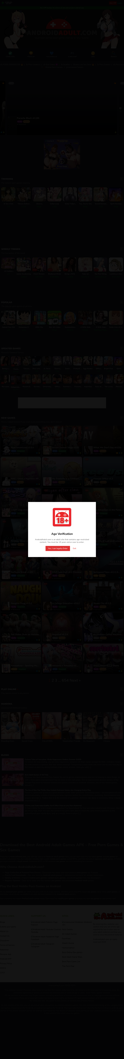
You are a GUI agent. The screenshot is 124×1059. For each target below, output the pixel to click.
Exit (74, 548)
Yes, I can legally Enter (58, 548)
